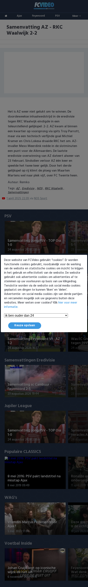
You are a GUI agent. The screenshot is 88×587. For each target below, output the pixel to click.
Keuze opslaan (24, 325)
